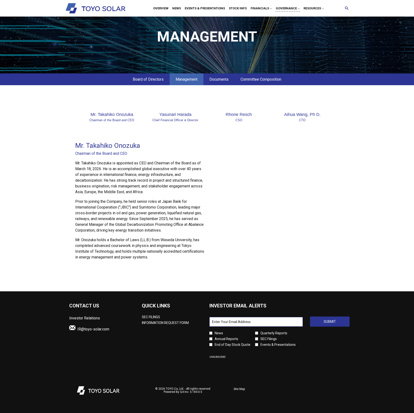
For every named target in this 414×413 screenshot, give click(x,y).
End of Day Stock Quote (232, 344)
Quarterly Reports (273, 333)
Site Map (239, 389)
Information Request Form (171, 322)
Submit (330, 321)
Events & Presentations (278, 344)
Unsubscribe (217, 357)
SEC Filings (157, 317)
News (219, 333)
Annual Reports (226, 339)
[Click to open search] (345, 8)
